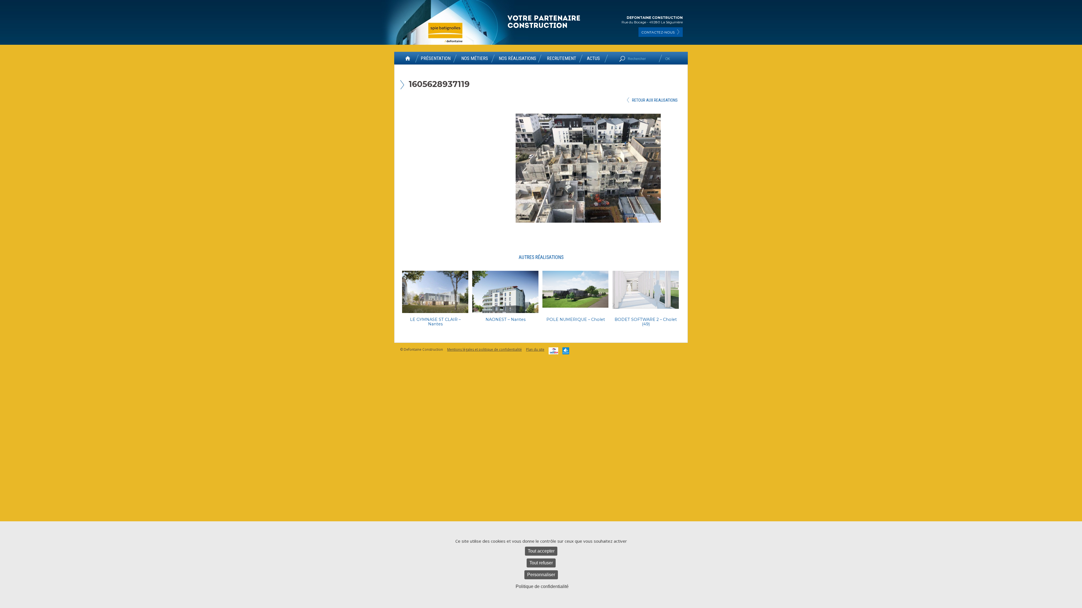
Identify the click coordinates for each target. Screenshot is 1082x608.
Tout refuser (541, 562)
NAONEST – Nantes (505, 319)
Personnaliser (541, 574)
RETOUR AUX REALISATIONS (655, 100)
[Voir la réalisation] (435, 292)
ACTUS (593, 58)
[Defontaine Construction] (544, 22)
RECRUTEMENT (561, 58)
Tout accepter (541, 551)
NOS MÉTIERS (474, 58)
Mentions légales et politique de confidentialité (484, 349)
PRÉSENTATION (436, 58)
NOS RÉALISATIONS (517, 58)
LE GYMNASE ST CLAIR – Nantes (435, 322)
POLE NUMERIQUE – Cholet (575, 319)
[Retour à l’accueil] (407, 60)
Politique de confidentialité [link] (542, 586)
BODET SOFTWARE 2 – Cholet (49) (646, 322)
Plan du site (535, 349)
